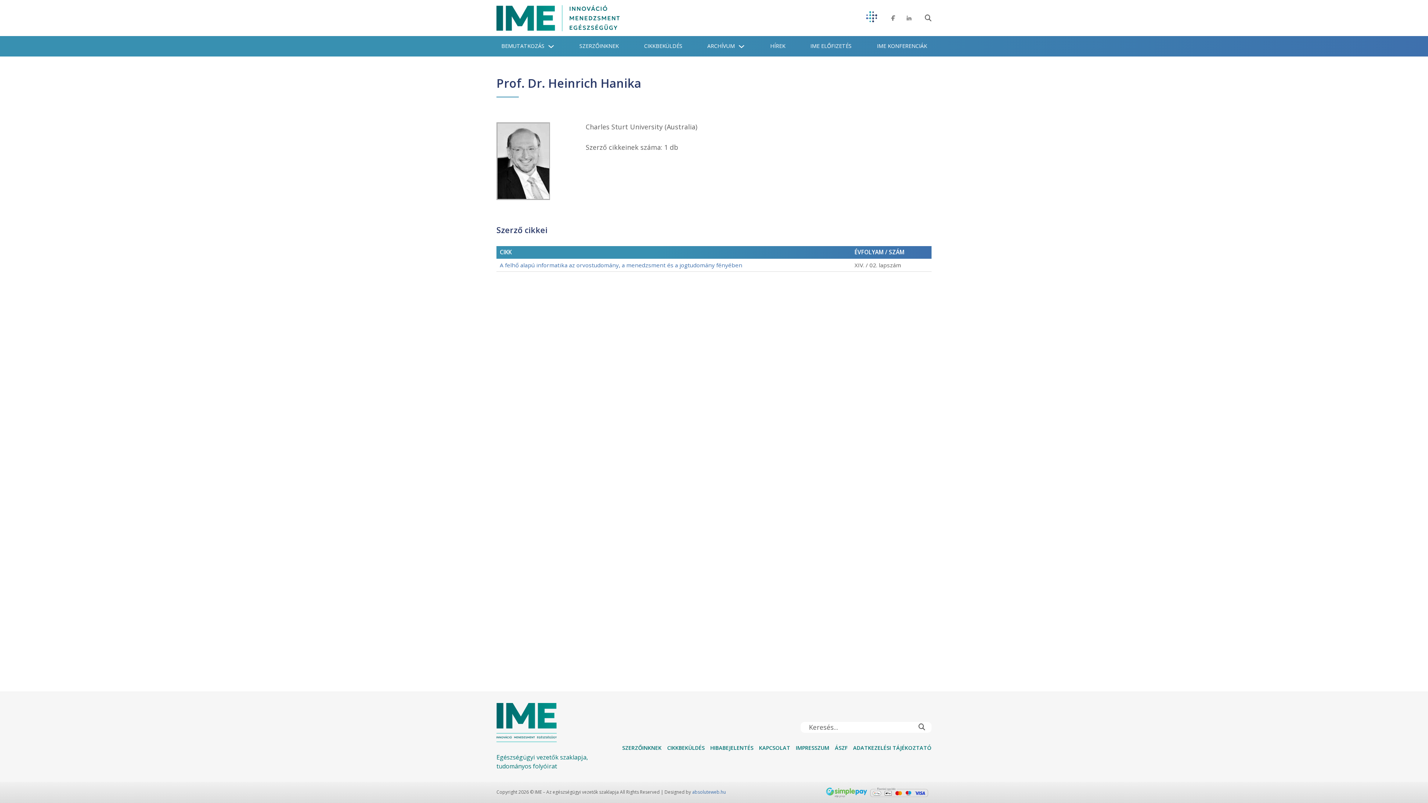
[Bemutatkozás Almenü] (551, 46)
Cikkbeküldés (663, 45)
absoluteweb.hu (709, 792)
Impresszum (812, 747)
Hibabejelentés (731, 747)
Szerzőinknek (599, 45)
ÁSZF (841, 747)
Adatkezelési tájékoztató (892, 747)
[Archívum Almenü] (741, 46)
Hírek (777, 45)
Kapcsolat (774, 747)
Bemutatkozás (522, 45)
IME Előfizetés (831, 45)
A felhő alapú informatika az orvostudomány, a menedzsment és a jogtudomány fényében (621, 265)
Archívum (721, 45)
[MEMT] (871, 18)
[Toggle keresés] (928, 18)
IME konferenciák (902, 45)
